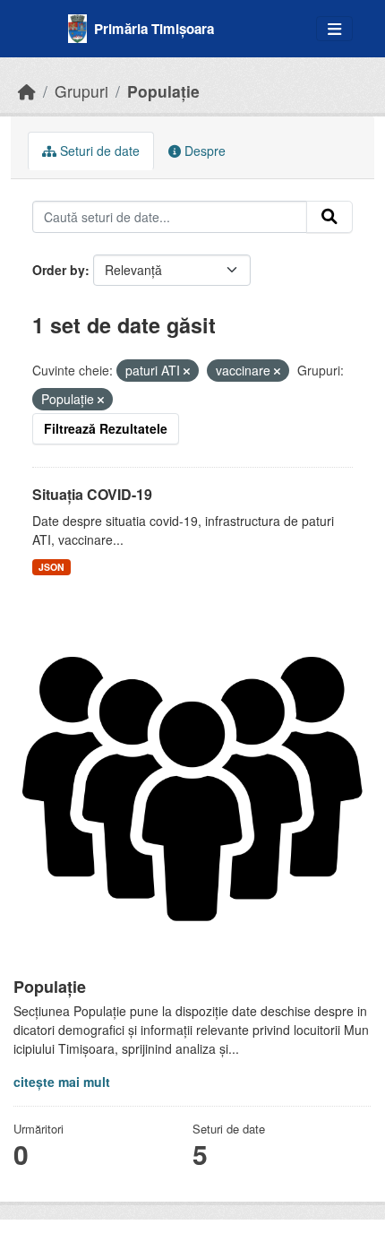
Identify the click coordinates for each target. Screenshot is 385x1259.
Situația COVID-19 (92, 494)
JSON (51, 566)
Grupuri (81, 91)
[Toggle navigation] (334, 29)
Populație (163, 91)
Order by (58, 270)
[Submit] (329, 217)
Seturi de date (98, 151)
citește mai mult (61, 1082)
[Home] (27, 91)
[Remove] (187, 371)
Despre (203, 151)
